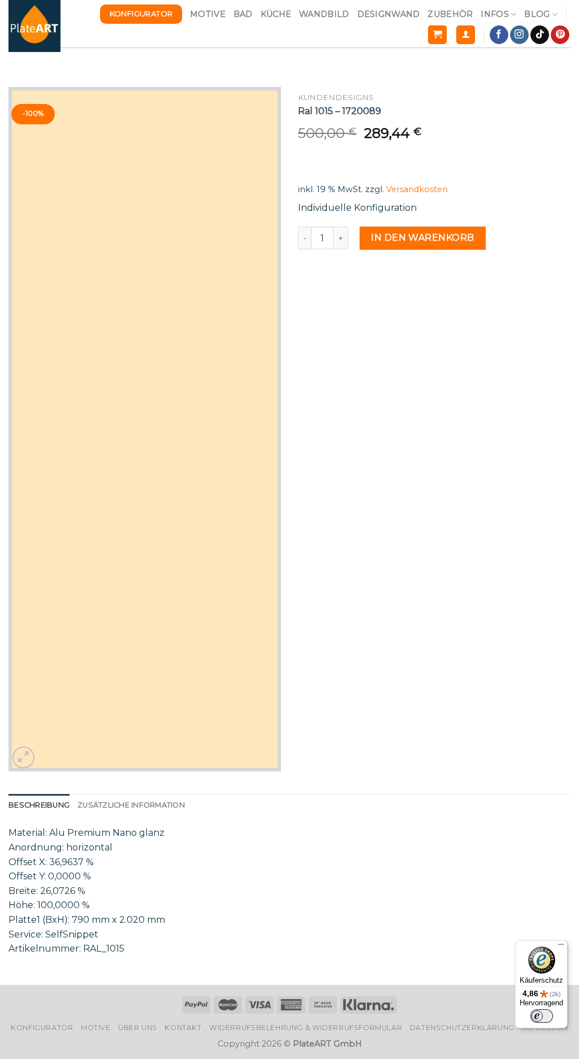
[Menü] (561, 947)
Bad (243, 14)
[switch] (541, 1016)
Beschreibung (39, 805)
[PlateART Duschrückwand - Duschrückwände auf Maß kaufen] (34, 26)
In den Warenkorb (422, 237)
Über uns (137, 1027)
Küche (276, 14)
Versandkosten (417, 189)
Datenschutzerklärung (462, 1027)
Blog (537, 14)
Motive (208, 14)
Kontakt (183, 1027)
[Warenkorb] (437, 34)
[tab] (39, 805)
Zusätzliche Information (131, 805)
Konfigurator (42, 1027)
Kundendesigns (336, 97)
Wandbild (324, 14)
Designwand (388, 14)
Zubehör (450, 14)
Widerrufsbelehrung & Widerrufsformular (305, 1027)
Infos (494, 14)
